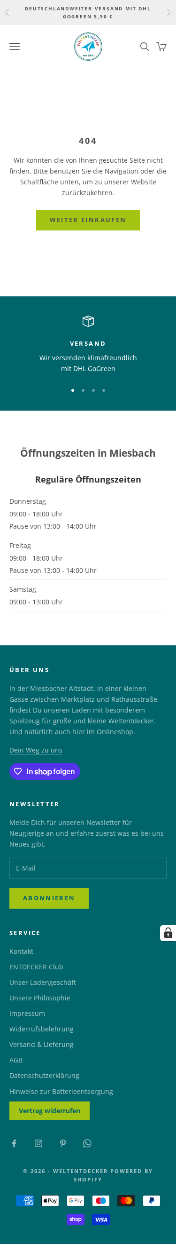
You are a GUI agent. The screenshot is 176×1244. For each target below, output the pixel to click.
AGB (16, 1059)
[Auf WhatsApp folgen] (87, 1143)
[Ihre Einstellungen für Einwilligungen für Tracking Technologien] (168, 933)
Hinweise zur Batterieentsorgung (61, 1091)
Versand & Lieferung (41, 1044)
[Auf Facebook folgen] (14, 1143)
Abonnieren (49, 898)
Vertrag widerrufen (49, 1110)
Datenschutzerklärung (44, 1075)
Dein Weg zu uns (35, 749)
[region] (88, 345)
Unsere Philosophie (39, 997)
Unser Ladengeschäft (42, 982)
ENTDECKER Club (36, 966)
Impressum (27, 1013)
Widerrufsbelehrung (41, 1028)
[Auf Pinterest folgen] (63, 1143)
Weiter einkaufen (88, 219)
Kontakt (21, 951)
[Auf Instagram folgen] (38, 1143)
